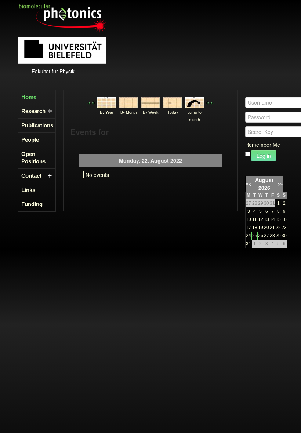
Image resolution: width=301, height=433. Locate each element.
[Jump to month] (194, 101)
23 (284, 227)
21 (272, 227)
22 (278, 227)
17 (248, 227)
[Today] (172, 101)
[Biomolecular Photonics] (63, 17)
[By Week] (150, 101)
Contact (31, 175)
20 (266, 227)
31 (248, 243)
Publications (34, 125)
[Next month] (212, 102)
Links (28, 190)
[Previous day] (93, 102)
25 (254, 235)
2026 (264, 187)
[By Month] (128, 101)
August (264, 179)
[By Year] (106, 101)
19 (260, 227)
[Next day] (208, 102)
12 (260, 219)
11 (254, 219)
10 (248, 219)
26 (260, 235)
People (30, 140)
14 (272, 219)
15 (278, 219)
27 (266, 235)
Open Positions (33, 157)
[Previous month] (89, 102)
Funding (32, 204)
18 (254, 227)
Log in (264, 155)
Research (33, 111)
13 (266, 219)
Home (28, 97)
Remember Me (262, 144)
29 (278, 235)
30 (284, 235)
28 (272, 235)
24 (248, 235)
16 (284, 219)
